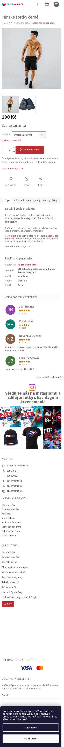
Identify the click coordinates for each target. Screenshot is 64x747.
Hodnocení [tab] (18, 200)
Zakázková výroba (11, 531)
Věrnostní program (11, 527)
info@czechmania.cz (17, 465)
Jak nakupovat (9, 562)
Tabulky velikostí (10, 582)
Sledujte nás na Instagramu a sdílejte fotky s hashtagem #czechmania (33, 397)
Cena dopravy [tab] (33, 200)
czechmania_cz (15, 486)
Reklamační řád (9, 587)
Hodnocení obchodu (12, 522)
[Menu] (56, 4)
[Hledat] (38, 4)
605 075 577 (13, 471)
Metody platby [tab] (50, 200)
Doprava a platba (10, 509)
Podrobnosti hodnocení (43, 23)
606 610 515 (13, 476)
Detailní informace (11, 168)
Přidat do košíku (32, 149)
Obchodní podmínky (12, 592)
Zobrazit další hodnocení (48, 377)
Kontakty (6, 514)
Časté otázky (8, 505)
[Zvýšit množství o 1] (14, 148)
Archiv (8, 604)
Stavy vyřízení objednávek (15, 567)
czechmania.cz (14, 481)
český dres (37, 241)
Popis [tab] (7, 200)
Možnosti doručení (11, 140)
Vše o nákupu (8, 518)
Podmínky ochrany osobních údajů (19, 597)
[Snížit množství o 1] (14, 152)
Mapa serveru (9, 535)
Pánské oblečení (27, 265)
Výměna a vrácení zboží (14, 572)
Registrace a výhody (12, 577)
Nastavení (30, 727)
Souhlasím (30, 738)
